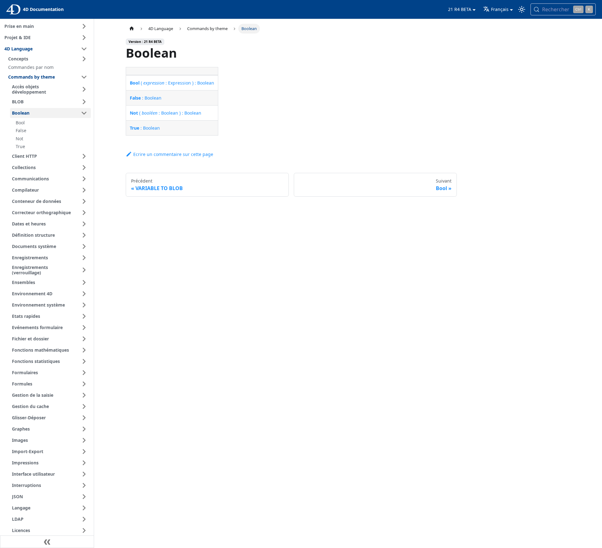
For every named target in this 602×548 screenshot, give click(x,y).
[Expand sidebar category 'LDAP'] (84, 519)
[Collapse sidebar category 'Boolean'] (84, 113)
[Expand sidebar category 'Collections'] (84, 168)
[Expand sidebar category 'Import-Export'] (84, 452)
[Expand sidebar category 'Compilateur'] (84, 190)
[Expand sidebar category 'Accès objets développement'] (84, 89)
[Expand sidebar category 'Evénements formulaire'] (84, 328)
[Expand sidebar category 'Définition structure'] (84, 235)
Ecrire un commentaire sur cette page (173, 154)
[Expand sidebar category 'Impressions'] (84, 463)
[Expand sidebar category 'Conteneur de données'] (84, 201)
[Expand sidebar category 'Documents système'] (84, 246)
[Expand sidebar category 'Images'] (84, 440)
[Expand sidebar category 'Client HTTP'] (84, 156)
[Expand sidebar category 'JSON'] (84, 497)
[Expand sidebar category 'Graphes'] (84, 429)
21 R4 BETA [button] (459, 9)
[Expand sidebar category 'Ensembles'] (84, 282)
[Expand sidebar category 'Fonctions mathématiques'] (84, 350)
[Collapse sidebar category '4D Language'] (84, 49)
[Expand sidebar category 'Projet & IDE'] (84, 38)
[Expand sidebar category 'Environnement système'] (84, 305)
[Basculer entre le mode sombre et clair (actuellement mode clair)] (522, 9)
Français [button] (500, 9)
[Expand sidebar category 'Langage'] (84, 508)
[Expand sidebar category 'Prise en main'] (84, 26)
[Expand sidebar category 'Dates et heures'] (84, 224)
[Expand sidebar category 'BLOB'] (84, 102)
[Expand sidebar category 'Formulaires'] (84, 373)
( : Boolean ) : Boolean (165, 113)
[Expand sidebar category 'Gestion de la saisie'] (84, 395)
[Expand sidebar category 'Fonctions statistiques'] (84, 361)
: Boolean (145, 98)
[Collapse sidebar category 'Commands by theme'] (84, 77)
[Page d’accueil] (132, 29)
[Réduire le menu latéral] (47, 541)
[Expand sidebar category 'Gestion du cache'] (84, 406)
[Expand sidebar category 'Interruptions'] (84, 485)
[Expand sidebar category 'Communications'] (84, 179)
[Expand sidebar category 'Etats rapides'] (84, 316)
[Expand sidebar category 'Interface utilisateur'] (84, 474)
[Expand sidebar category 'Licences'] (84, 530)
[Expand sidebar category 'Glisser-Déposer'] (84, 418)
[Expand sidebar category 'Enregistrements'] (84, 258)
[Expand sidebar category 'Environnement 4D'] (84, 294)
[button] (48, 59)
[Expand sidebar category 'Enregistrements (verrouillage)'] (84, 270)
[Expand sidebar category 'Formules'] (84, 384)
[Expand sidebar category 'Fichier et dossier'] (84, 339)
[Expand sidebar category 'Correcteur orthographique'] (84, 213)
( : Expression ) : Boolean (172, 83)
